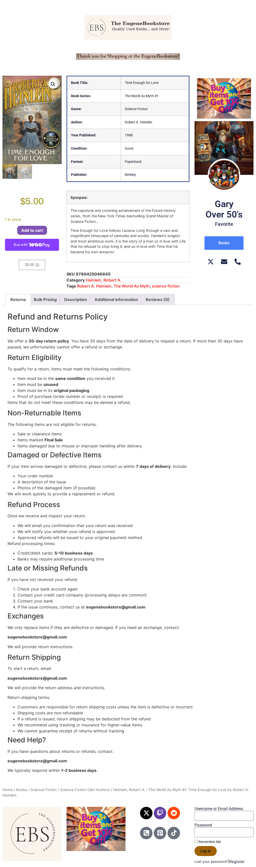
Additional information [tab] (116, 299)
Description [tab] (75, 299)
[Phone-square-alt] (146, 833)
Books (21, 790)
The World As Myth (132, 286)
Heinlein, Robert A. (104, 280)
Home (7, 790)
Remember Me (209, 842)
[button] (53, 84)
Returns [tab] (18, 299)
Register (237, 861)
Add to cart (32, 230)
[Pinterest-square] (160, 833)
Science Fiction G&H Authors (85, 790)
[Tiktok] (174, 833)
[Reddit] (174, 813)
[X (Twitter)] (211, 262)
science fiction (166, 286)
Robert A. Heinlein (94, 286)
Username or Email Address (218, 809)
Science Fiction (43, 790)
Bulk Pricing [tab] (45, 299)
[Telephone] (237, 262)
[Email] (224, 262)
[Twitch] (160, 813)
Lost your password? (211, 862)
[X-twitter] (146, 813)
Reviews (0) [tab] (158, 299)
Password (203, 825)
